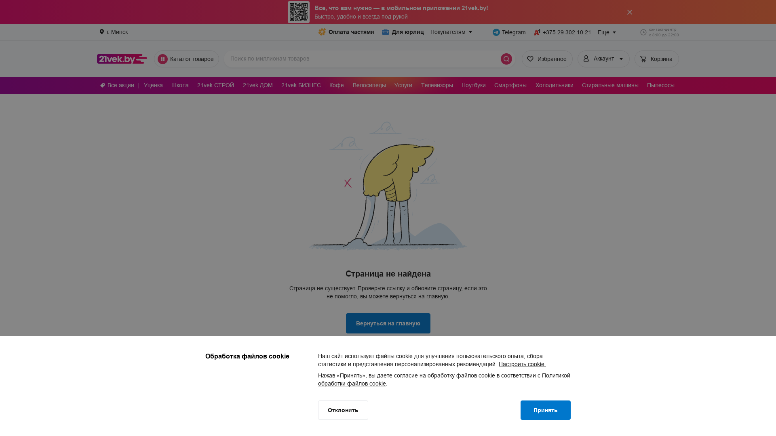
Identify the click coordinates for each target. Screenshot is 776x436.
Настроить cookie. (522, 364)
